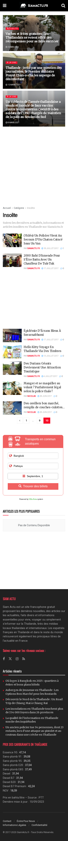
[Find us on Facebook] (4, 659)
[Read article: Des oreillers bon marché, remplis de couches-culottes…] (12, 408)
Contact (7, 821)
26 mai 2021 (13, 47)
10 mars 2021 (13, 85)
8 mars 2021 (13, 122)
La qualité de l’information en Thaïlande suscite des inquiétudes (31, 719)
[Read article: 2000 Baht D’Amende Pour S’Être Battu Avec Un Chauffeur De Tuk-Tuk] (12, 260)
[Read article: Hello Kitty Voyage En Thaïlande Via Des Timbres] (12, 352)
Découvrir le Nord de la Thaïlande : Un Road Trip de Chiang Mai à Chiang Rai (34, 701)
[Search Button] (63, 5)
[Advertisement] (34, 166)
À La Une (11, 62)
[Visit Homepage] (34, 5)
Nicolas (31, 396)
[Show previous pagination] (20, 421)
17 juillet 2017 (51, 268)
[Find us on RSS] (23, 659)
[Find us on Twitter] (10, 659)
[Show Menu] (4, 5)
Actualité (12, 28)
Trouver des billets (35, 486)
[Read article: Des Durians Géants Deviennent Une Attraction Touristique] (12, 368)
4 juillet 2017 (50, 376)
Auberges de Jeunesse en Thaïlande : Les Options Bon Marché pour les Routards (32, 692)
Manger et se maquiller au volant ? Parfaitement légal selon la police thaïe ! (42, 387)
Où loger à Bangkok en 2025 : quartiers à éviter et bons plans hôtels (32, 682)
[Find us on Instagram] (17, 659)
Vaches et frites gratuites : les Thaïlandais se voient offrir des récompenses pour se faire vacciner (32, 37)
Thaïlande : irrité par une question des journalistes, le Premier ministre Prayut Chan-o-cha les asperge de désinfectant (34, 73)
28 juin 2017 (45, 396)
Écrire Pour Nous (26, 821)
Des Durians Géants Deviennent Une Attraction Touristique (42, 367)
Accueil (7, 208)
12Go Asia (33, 499)
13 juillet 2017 (51, 356)
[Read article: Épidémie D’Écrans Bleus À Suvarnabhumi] (12, 335)
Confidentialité (39, 825)
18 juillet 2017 (51, 248)
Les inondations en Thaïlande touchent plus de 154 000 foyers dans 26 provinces (34, 710)
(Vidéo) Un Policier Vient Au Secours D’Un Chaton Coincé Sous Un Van (43, 239)
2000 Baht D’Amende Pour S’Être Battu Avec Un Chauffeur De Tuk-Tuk (42, 259)
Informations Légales (14, 825)
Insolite (31, 208)
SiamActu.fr (33, 248)
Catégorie (19, 208)
